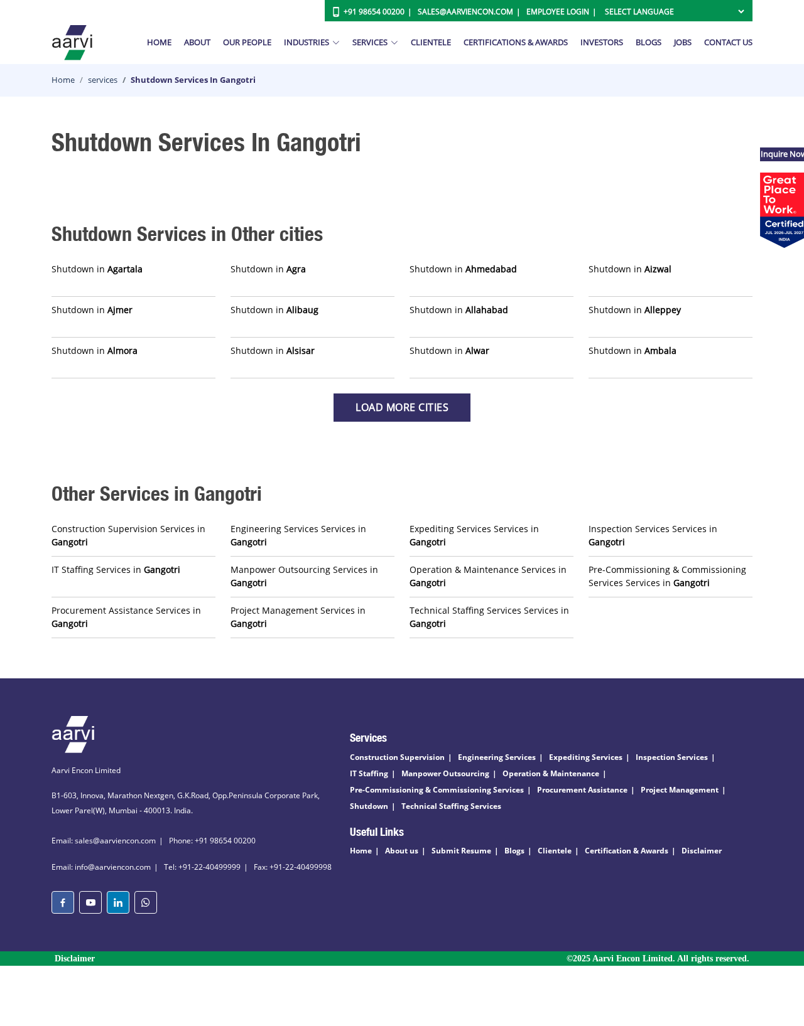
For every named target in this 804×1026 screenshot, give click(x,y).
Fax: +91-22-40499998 (293, 867)
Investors (601, 42)
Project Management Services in (298, 616)
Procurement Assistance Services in (126, 616)
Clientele (431, 42)
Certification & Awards (626, 850)
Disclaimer (702, 850)
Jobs (683, 42)
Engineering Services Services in (298, 535)
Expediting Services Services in (474, 535)
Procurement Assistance (582, 789)
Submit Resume (461, 850)
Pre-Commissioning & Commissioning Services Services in (667, 576)
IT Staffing (369, 773)
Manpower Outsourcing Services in (304, 576)
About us (401, 850)
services (102, 79)
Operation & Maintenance (551, 773)
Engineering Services (497, 757)
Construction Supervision (397, 757)
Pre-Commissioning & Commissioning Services (437, 789)
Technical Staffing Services (451, 806)
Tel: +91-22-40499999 (202, 867)
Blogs (648, 42)
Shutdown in (97, 269)
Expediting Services (585, 757)
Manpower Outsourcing (445, 773)
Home (159, 42)
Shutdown (369, 806)
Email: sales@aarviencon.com (104, 840)
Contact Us (728, 42)
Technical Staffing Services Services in (489, 616)
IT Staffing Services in (116, 569)
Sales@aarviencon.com (465, 11)
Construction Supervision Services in (128, 535)
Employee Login (557, 11)
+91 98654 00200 (374, 11)
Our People (247, 42)
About (197, 42)
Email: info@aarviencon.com (101, 867)
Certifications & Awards (516, 42)
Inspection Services (672, 757)
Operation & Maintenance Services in (488, 576)
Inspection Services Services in (653, 535)
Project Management (680, 789)
